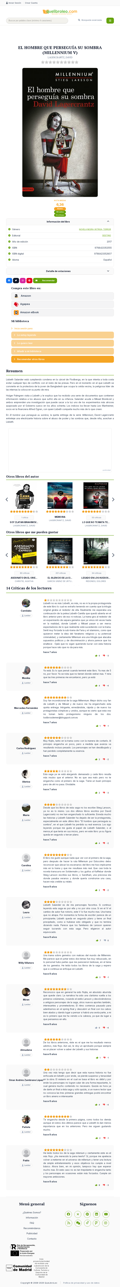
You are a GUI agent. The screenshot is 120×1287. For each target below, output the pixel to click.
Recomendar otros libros (31, 359)
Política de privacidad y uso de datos (81, 1283)
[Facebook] (68, 1214)
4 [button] (55, 585)
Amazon (25, 295)
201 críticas (60, 573)
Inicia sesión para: (23, 328)
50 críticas (96, 517)
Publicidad (32, 1233)
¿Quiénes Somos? (32, 1212)
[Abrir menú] (110, 21)
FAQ (32, 1223)
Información (32, 1217)
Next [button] (113, 499)
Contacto (32, 1238)
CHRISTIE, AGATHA (24, 581)
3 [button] (50, 585)
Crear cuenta (31, 3)
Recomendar (48, 280)
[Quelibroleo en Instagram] (23, 280)
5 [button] (60, 585)
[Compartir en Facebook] (9, 280)
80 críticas (25, 573)
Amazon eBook (29, 312)
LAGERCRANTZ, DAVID (60, 57)
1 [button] (57, 530)
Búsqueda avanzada (91, 20)
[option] (24, 504)
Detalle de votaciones (58, 271)
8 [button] (74, 585)
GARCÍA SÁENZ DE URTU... (60, 581)
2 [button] (62, 530)
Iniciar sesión (15, 3)
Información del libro (58, 221)
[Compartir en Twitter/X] (16, 280)
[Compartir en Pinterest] (29, 280)
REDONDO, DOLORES (96, 581)
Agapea (25, 304)
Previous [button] (6, 499)
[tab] (60, 221)
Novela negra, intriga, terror (95, 229)
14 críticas (60, 215)
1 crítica (24, 517)
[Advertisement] (63, 35)
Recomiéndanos (32, 1228)
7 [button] (69, 585)
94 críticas (96, 573)
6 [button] (64, 585)
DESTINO (106, 235)
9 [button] (78, 585)
